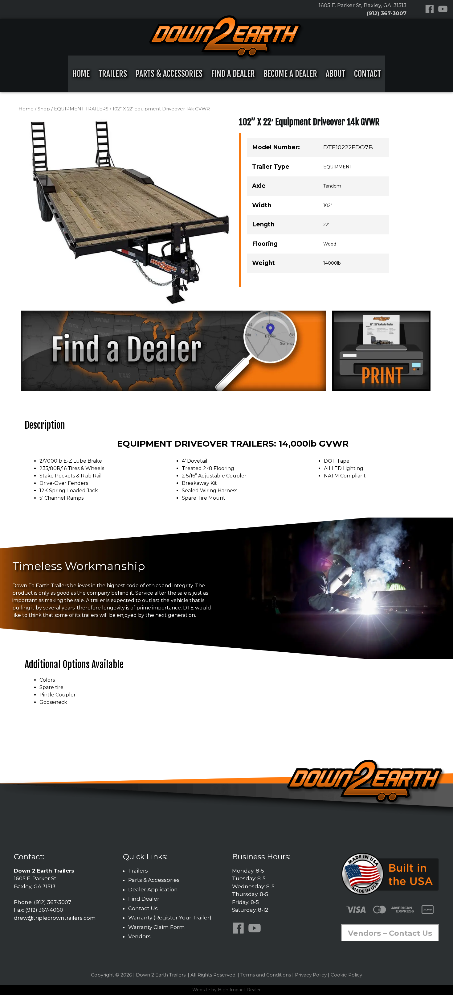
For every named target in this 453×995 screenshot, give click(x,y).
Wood (329, 244)
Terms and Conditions (265, 975)
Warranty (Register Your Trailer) (169, 917)
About (335, 74)
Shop (44, 109)
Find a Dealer (233, 74)
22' (326, 224)
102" (327, 205)
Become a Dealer (290, 74)
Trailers (112, 74)
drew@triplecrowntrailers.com (55, 918)
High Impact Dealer (239, 990)
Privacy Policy (311, 975)
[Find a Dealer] (173, 350)
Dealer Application (153, 889)
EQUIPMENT (337, 167)
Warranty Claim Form (156, 927)
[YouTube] (444, 8)
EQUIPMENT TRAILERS (81, 109)
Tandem (332, 186)
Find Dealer (143, 899)
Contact (367, 74)
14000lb (332, 263)
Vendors (139, 936)
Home (81, 74)
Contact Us (143, 908)
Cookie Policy (346, 975)
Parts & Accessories (169, 74)
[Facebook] (431, 8)
